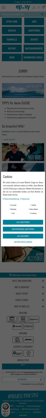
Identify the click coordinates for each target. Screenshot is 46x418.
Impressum (25, 198)
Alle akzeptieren (23, 222)
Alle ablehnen (23, 236)
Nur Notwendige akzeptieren (23, 229)
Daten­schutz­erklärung (12, 198)
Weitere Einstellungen (23, 241)
